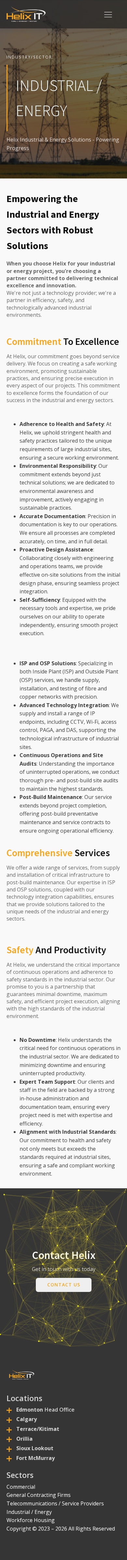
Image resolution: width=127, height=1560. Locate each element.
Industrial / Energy (29, 1512)
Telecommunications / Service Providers (55, 1503)
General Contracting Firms (39, 1495)
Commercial (21, 1486)
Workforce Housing (31, 1520)
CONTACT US (63, 1284)
